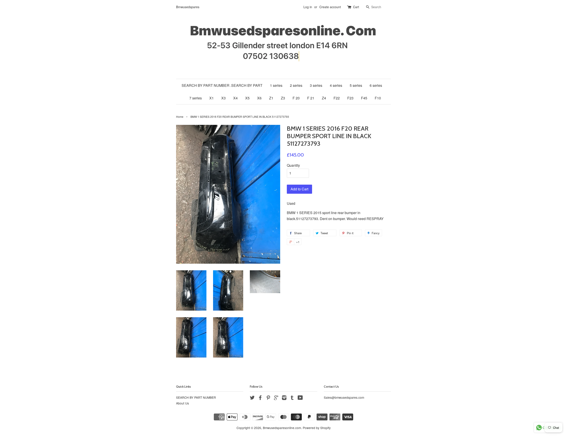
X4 (235, 98)
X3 (223, 98)
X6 (259, 98)
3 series (316, 85)
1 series (276, 85)
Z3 (283, 98)
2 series (296, 85)
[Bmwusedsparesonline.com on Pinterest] (268, 398)
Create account (330, 7)
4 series (336, 85)
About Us (182, 403)
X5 (247, 98)
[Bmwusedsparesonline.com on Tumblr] (292, 398)
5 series (356, 85)
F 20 (296, 98)
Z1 (271, 98)
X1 (211, 98)
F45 (364, 98)
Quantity (293, 165)
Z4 (324, 98)
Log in (307, 7)
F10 (378, 98)
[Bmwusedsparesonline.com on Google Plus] (276, 398)
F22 (337, 98)
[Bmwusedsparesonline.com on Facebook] (260, 398)
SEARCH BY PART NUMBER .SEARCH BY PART (222, 85)
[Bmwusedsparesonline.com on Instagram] (284, 398)
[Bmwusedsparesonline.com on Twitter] (252, 398)
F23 (350, 98)
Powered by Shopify (317, 427)
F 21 (310, 98)
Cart (356, 7)
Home (179, 116)
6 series (376, 85)
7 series (195, 98)
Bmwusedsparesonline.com (282, 427)
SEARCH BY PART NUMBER (196, 397)
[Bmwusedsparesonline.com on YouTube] (300, 398)
